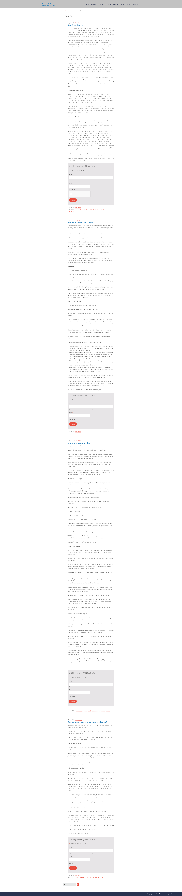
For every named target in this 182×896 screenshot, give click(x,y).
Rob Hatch (47, 3)
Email (71, 183)
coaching (79, 209)
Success (103, 711)
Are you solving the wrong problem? (87, 722)
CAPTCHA (72, 189)
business (84, 711)
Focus (77, 877)
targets (108, 711)
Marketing (83, 877)
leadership (93, 209)
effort (83, 209)
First (70, 180)
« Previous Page (68, 885)
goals (87, 209)
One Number (90, 877)
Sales (101, 877)
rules (107, 209)
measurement (101, 209)
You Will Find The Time (80, 222)
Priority (97, 877)
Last (92, 180)
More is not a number (79, 443)
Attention (78, 207)
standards (71, 211)
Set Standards (75, 25)
